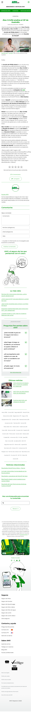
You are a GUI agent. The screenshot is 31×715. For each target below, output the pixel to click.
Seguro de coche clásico (8, 615)
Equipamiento (6, 419)
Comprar (19, 430)
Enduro (15, 448)
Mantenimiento (24, 419)
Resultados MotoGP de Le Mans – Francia (13, 468)
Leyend (24, 444)
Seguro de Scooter (6, 601)
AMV (23, 90)
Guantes (7, 455)
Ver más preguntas (15, 372)
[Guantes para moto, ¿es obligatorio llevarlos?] (6, 402)
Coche (11, 412)
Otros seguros (5, 618)
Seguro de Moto (6, 598)
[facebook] (14, 560)
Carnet (23, 423)
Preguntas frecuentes (7, 627)
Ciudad (6, 437)
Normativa (7, 448)
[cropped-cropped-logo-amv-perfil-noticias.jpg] (15, 185)
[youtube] (17, 560)
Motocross (11, 430)
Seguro (25, 416)
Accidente (17, 441)
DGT (20, 455)
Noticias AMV (4, 53)
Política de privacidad (6, 679)
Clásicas (25, 433)
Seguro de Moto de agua (8, 610)
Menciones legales (5, 672)
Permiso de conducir (15, 451)
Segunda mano (9, 444)
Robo (24, 455)
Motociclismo (7, 416)
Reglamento (17, 416)
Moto (4, 412)
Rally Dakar (8, 426)
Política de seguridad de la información (9, 691)
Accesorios (9, 423)
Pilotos (12, 433)
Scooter (19, 433)
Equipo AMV (5, 194)
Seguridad (18, 412)
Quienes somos (5, 644)
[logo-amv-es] (15, 1)
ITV (20, 437)
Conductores (22, 448)
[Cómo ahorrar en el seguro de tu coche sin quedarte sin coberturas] (6, 385)
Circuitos (14, 455)
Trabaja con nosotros (7, 647)
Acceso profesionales (7, 652)
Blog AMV (4, 649)
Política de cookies (5, 676)
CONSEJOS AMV (5, 10)
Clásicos (15, 426)
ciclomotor (14, 437)
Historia (17, 444)
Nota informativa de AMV (6, 695)
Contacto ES (5, 629)
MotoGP (26, 412)
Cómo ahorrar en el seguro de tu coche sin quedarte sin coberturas (20, 384)
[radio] (9, 167)
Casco (4, 430)
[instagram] (11, 560)
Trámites (16, 423)
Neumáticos (25, 451)
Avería (15, 458)
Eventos (11, 53)
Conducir (15, 419)
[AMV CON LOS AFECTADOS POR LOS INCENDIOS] (6, 394)
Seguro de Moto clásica (8, 607)
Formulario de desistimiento (7, 683)
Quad (25, 437)
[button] (15, 335)
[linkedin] (19, 560)
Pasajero (5, 451)
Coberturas (23, 426)
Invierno (5, 433)
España (26, 430)
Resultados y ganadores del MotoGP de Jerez (14, 476)
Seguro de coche (6, 612)
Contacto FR (5, 632)
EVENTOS (15, 10)
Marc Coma (9, 441)
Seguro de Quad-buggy (8, 604)
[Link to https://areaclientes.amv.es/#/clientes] (29, 2)
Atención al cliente (6, 635)
